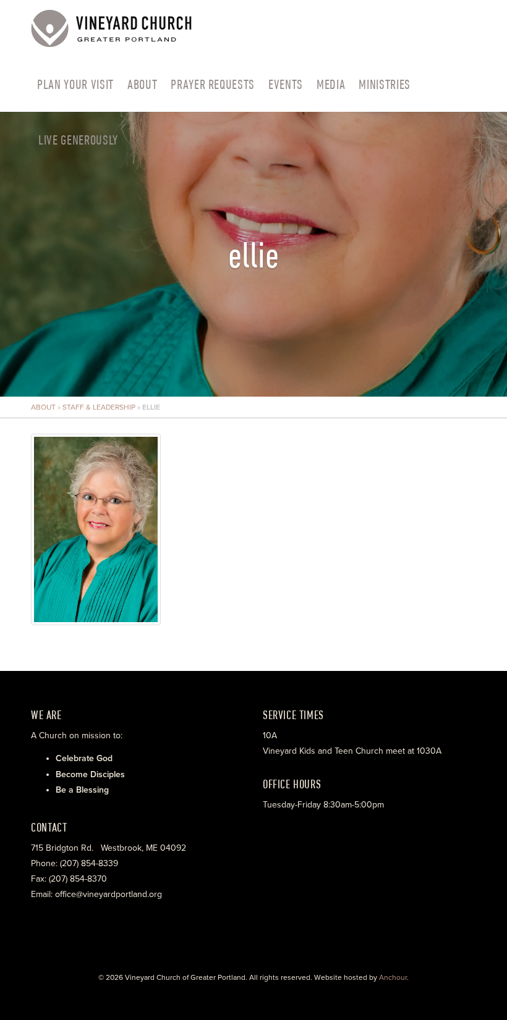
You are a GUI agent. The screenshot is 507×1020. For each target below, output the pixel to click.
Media (331, 84)
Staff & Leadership (98, 407)
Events (285, 84)
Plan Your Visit (75, 84)
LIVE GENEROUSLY (78, 139)
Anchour (393, 977)
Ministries (385, 84)
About (142, 84)
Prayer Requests (213, 84)
